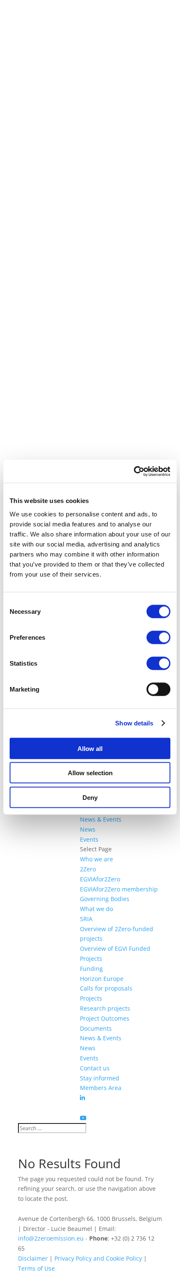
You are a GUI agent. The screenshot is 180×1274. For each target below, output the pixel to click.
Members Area (100, 1088)
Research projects (105, 1008)
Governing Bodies (104, 899)
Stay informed (99, 1078)
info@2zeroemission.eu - (53, 1238)
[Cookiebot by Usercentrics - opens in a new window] (133, 471)
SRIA (86, 919)
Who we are (96, 859)
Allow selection (90, 772)
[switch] (158, 637)
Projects (91, 998)
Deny (90, 797)
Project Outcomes (104, 1018)
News (87, 829)
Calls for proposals (106, 988)
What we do (96, 909)
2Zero (88, 869)
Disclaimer (33, 1258)
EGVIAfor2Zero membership (119, 889)
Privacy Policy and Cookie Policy (98, 1258)
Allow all (90, 748)
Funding (91, 969)
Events (89, 839)
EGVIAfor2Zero (100, 879)
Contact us (95, 1068)
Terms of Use (36, 1268)
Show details (134, 723)
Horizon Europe (101, 979)
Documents (96, 1028)
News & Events (100, 819)
